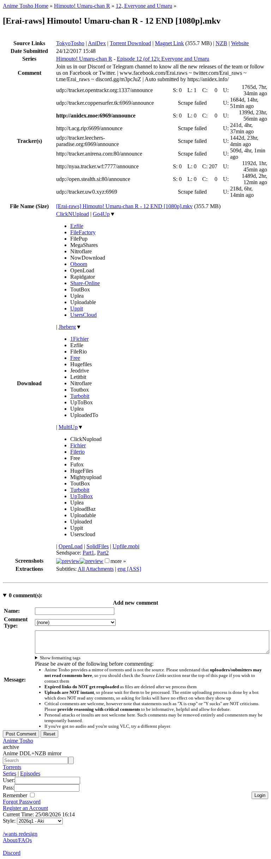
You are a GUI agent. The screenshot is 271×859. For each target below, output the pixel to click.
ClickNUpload (72, 214)
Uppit (76, 308)
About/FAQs (17, 840)
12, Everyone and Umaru (144, 6)
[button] (107, 560)
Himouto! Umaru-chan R (82, 6)
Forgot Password (22, 802)
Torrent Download (130, 43)
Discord (11, 853)
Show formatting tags (60, 657)
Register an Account (25, 808)
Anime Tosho (18, 741)
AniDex (97, 43)
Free (75, 358)
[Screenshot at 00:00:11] (68, 561)
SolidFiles (97, 546)
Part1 (88, 553)
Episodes (30, 773)
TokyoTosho (70, 43)
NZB (221, 43)
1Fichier (79, 339)
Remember (16, 795)
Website (240, 43)
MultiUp (68, 427)
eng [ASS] (129, 569)
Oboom (78, 264)
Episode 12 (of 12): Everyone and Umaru (163, 59)
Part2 (103, 553)
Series (9, 773)
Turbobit (79, 396)
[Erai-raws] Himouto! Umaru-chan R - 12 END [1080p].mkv (124, 206)
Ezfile (76, 226)
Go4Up (101, 214)
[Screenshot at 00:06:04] (91, 561)
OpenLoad (71, 546)
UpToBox (81, 496)
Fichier (78, 445)
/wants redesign (20, 834)
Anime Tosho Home (25, 6)
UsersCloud (83, 315)
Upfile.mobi (126, 546)
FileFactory (83, 232)
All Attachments (96, 569)
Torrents (12, 767)
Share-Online (85, 283)
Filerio (77, 452)
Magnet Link (169, 43)
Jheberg (67, 327)
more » (118, 561)
